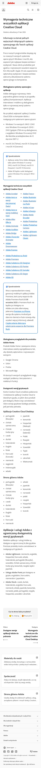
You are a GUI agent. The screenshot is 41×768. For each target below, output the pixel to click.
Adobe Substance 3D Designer (18, 263)
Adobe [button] (5, 735)
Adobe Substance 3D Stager (17, 274)
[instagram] (8, 751)
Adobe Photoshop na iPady (16, 255)
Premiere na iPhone (22, 311)
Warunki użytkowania (9, 758)
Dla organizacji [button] (8, 726)
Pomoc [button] (5, 731)
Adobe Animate (12, 226)
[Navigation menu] (3, 3)
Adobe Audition (12, 229)
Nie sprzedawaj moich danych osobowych (14, 764)
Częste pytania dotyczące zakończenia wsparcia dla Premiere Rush (20, 326)
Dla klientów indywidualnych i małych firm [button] (17, 716)
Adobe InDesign (29, 211)
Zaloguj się (34, 3)
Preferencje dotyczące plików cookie (13, 761)
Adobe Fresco (28, 194)
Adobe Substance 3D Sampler (17, 270)
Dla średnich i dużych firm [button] (11, 721)
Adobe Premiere (12, 259)
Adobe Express (11, 250)
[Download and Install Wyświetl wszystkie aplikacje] (38, 10)
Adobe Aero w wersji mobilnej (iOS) (12, 213)
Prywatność (32, 755)
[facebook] (4, 751)
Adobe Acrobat (11, 194)
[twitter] (12, 751)
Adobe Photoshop (30, 221)
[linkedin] (16, 751)
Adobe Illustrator (29, 197)
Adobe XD (10, 277)
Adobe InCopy (28, 207)
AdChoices (32, 764)
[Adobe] (11, 3)
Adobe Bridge (11, 233)
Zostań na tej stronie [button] (10, 740)
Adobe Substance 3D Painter (17, 266)
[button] (26, 3)
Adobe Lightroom (30, 231)
